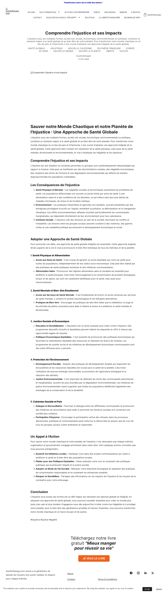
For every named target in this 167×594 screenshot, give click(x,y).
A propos (135, 12)
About (70, 573)
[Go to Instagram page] (139, 573)
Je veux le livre (94, 558)
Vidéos (96, 12)
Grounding (109, 12)
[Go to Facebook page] (132, 573)
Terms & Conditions (107, 579)
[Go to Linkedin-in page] (146, 573)
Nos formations (48, 12)
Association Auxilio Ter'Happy (61, 17)
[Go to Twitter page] (152, 573)
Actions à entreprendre (77, 12)
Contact (37, 17)
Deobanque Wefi (132, 17)
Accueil (31, 12)
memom (123, 12)
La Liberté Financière (109, 17)
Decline (159, 589)
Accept (147, 589)
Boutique (89, 17)
